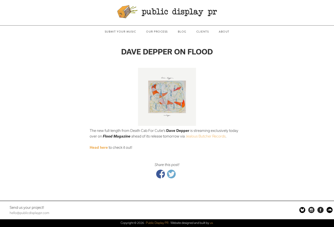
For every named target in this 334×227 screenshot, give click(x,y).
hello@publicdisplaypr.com (29, 213)
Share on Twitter (171, 174)
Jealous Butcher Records (206, 136)
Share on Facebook (160, 174)
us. (212, 222)
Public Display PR (167, 11)
